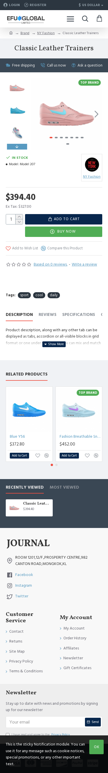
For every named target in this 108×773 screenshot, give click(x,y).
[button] (37, 114)
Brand (24, 33)
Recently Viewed (25, 487)
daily (54, 295)
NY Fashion (46, 33)
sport (24, 295)
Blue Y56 (17, 436)
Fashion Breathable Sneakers (80, 436)
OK (96, 747)
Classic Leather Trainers (37, 503)
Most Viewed (64, 487)
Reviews (47, 315)
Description (19, 315)
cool (39, 295)
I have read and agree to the (41, 734)
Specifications (78, 315)
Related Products (27, 374)
